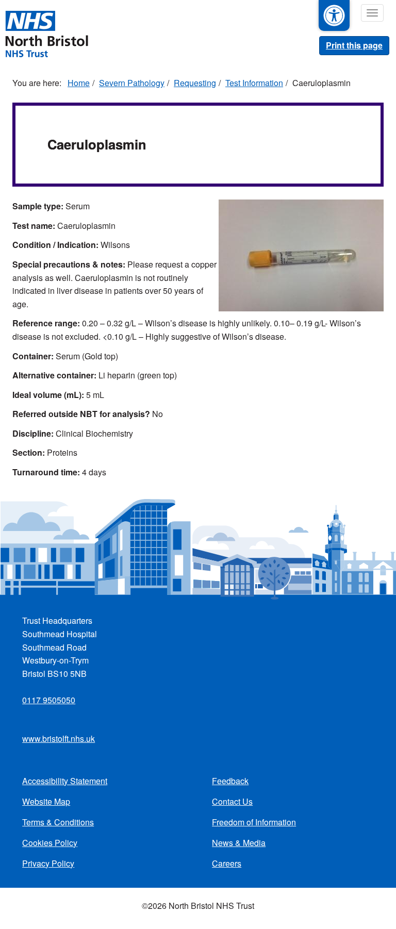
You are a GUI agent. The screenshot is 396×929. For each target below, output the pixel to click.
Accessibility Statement (64, 781)
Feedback (230, 781)
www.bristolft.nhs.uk (58, 738)
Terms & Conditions (58, 822)
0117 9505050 (48, 700)
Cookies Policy (49, 843)
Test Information (254, 83)
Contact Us (232, 801)
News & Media (239, 843)
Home (79, 83)
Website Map (46, 801)
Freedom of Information (254, 822)
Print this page (354, 45)
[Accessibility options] (334, 15)
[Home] (46, 33)
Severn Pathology (131, 83)
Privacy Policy (48, 863)
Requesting (195, 83)
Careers (226, 863)
